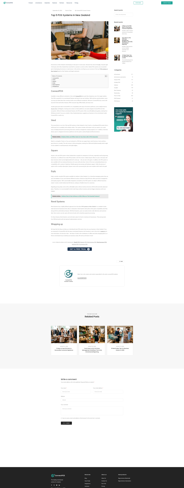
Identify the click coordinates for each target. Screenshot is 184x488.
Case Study (87, 481)
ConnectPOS (56, 78)
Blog (86, 478)
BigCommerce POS (91, 242)
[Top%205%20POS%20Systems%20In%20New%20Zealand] (85, 292)
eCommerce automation (120, 77)
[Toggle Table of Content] (105, 76)
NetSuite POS (75, 244)
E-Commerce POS (83, 244)
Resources (69, 3)
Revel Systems (56, 84)
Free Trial (103, 483)
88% (99, 64)
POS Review (117, 101)
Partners (62, 3)
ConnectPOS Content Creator (83, 10)
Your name (64, 388)
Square (54, 81)
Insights (116, 87)
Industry (116, 85)
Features (54, 3)
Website (63, 396)
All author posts (82, 278)
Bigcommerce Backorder (124, 478)
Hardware (87, 486)
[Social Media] (51, 485)
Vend (54, 79)
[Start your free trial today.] (79, 249)
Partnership (117, 93)
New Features (117, 90)
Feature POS (117, 79)
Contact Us (104, 481)
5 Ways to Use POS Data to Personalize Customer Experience (64, 349)
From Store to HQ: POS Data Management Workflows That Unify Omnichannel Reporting (92, 350)
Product (31, 3)
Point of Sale (68, 10)
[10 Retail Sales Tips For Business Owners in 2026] (117, 58)
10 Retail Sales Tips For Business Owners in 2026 (120, 349)
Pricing (76, 3)
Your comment (64, 404)
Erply (54, 83)
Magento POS (83, 242)
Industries (47, 3)
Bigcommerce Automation (124, 481)
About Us (103, 478)
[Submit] (131, 14)
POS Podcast (117, 98)
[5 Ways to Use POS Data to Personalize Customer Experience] (117, 28)
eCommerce (38, 3)
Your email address (98, 388)
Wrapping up (56, 86)
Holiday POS (117, 82)
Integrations (87, 483)
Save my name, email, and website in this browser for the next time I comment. (81, 418)
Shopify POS (54, 108)
